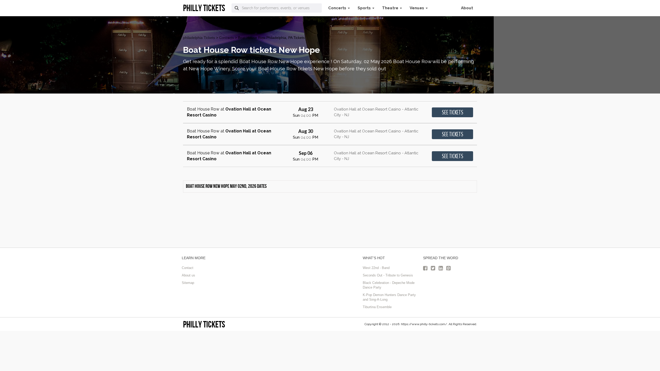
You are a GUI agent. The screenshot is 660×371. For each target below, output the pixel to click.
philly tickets (204, 324)
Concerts (337, 8)
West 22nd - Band (376, 268)
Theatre (390, 8)
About (467, 8)
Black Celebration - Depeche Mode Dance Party (389, 285)
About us (188, 275)
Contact (187, 268)
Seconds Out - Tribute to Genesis (388, 275)
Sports (365, 8)
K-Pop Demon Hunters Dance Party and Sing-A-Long (389, 297)
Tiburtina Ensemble (377, 307)
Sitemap (188, 283)
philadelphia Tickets (199, 38)
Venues (417, 8)
